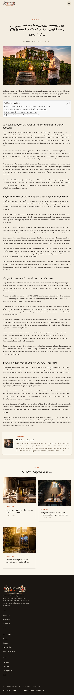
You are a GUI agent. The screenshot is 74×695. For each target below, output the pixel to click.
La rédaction (7, 647)
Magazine (6, 615)
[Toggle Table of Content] (67, 103)
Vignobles (6, 624)
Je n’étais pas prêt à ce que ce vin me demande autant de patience (28, 106)
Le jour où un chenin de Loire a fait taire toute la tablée (19, 511)
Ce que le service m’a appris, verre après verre (21, 112)
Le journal (6, 666)
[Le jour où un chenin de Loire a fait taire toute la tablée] (19, 490)
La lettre (6, 662)
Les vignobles (8, 671)
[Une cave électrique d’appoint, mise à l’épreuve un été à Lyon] (19, 540)
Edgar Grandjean (32, 41)
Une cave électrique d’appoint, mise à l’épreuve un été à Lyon (17, 560)
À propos (6, 639)
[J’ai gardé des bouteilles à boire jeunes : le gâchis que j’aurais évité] (54, 493)
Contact (5, 643)
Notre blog (37, 19)
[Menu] (69, 3)
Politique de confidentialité (32, 690)
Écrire (5, 675)
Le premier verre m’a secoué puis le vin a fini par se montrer (26, 109)
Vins (4, 628)
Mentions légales (9, 651)
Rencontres (7, 619)
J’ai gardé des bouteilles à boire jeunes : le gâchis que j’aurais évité (54, 513)
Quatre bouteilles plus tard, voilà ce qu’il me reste (23, 115)
